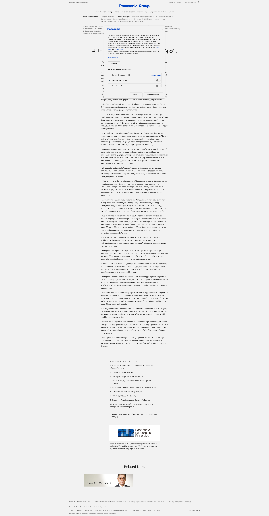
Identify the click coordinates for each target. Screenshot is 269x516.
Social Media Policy (134, 510)
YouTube (80, 507)
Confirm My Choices (153, 94)
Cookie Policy (157, 510)
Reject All (136, 94)
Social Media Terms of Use (102, 510)
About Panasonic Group (90, 17)
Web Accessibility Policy (120, 510)
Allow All (114, 63)
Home (71, 502)
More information (113, 58)
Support (71, 510)
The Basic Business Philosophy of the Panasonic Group (110, 502)
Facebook (72, 507)
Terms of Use (88, 510)
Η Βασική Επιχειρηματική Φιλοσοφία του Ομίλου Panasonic (146, 502)
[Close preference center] (162, 29)
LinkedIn (92, 507)
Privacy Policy (147, 510)
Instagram (101, 507)
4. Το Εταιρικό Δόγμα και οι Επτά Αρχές (179, 502)
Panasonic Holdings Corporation (78, 2)
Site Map (79, 510)
